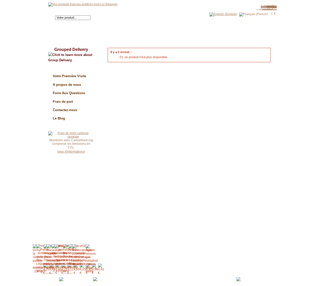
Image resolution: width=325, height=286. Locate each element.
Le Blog (59, 118)
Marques (209, 277)
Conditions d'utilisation (166, 277)
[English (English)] (223, 14)
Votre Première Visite (69, 76)
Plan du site (193, 277)
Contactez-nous (65, 110)
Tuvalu (272, 7)
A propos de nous (67, 85)
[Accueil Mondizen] (83, 4)
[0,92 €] (101, 269)
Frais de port (63, 102)
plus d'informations (71, 151)
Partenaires (226, 277)
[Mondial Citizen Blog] (75, 279)
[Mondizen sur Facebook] (109, 279)
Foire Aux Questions (69, 93)
